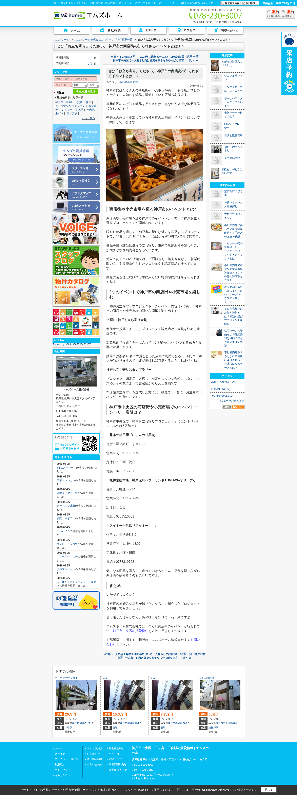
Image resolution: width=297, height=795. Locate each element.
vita (105, 678)
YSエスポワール (66, 467)
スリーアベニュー (67, 556)
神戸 (88, 102)
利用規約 (60, 764)
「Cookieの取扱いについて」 (216, 790)
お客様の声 (93, 753)
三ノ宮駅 (72, 113)
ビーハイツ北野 (66, 505)
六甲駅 (68, 727)
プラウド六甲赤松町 (66, 678)
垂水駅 (79, 109)
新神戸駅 (213, 727)
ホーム (58, 748)
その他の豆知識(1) (222, 395)
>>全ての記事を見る (232, 401)
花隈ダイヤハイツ (67, 492)
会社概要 (60, 753)
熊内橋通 (235, 723)
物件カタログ (62, 775)
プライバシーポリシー (68, 759)
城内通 (135, 723)
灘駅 (115, 727)
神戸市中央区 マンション (70, 105)
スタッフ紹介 (95, 748)
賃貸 (79, 102)
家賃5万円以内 (117, 764)
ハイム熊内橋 (206, 678)
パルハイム (63, 531)
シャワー (66, 109)
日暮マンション (66, 480)
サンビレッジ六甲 (67, 543)
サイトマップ (62, 769)
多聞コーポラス (66, 518)
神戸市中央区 (223, 723)
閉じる (269, 789)
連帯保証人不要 (118, 769)
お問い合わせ (95, 764)
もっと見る (88, 118)
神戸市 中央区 (64, 102)
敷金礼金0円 (116, 748)
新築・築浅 (115, 759)
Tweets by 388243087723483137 (72, 344)
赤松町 (88, 723)
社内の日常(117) (220, 389)
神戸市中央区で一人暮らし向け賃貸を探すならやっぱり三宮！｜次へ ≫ (155, 60)
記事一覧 (192, 56)
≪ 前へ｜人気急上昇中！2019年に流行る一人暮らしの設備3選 (147, 56)
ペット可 (114, 753)
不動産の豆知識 (128, 82)
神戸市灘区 (78, 723)
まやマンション (66, 569)
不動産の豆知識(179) (223, 382)
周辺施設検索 (95, 759)
